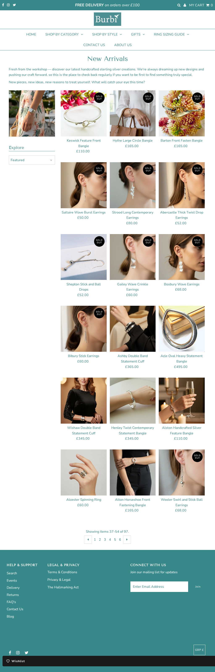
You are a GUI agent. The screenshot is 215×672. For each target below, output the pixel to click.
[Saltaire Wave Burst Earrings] (84, 185)
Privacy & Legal (59, 579)
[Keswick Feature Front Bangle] (84, 113)
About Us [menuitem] (123, 45)
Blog (10, 616)
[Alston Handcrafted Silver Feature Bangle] (182, 401)
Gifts (135, 34)
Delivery (13, 587)
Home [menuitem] (31, 34)
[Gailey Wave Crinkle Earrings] (133, 257)
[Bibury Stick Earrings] (84, 329)
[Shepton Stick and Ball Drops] (84, 257)
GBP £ (199, 650)
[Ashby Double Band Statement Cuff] (133, 329)
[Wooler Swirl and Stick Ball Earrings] (182, 472)
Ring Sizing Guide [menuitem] (169, 34)
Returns (13, 595)
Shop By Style (105, 34)
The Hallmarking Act (63, 587)
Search (12, 573)
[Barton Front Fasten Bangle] (182, 113)
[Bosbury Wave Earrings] (182, 257)
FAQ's (11, 602)
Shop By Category (62, 34)
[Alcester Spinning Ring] (84, 472)
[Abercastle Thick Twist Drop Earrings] (182, 185)
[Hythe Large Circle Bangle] (133, 113)
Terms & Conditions (62, 572)
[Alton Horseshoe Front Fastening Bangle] (133, 472)
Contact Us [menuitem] (94, 45)
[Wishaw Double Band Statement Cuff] (84, 401)
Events (12, 580)
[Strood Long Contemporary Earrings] (133, 185)
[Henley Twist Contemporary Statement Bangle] (133, 401)
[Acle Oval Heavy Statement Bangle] (182, 329)
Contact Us (15, 609)
